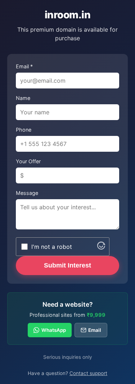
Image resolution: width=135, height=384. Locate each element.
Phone (23, 130)
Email (94, 330)
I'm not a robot (51, 246)
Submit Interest (67, 265)
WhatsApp (53, 330)
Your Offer (28, 161)
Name (23, 98)
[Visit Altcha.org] (101, 247)
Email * (24, 66)
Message (27, 193)
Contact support (88, 373)
